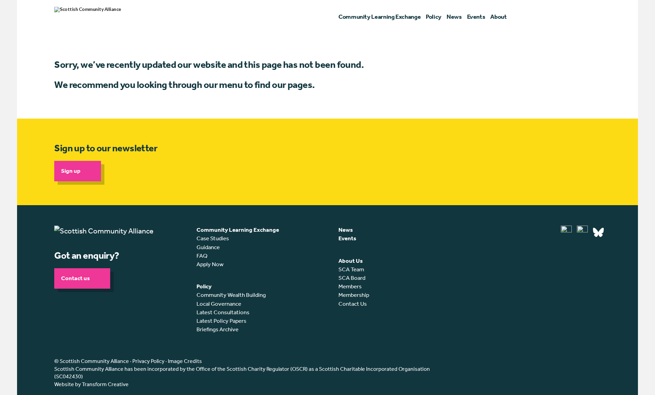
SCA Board (351, 277)
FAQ (201, 255)
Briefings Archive (217, 329)
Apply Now (209, 264)
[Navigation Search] (597, 17)
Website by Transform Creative (91, 384)
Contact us (75, 278)
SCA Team (351, 269)
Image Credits (185, 361)
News (345, 229)
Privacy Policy (148, 361)
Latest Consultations (222, 312)
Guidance (208, 247)
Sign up (71, 170)
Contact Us (352, 303)
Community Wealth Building (231, 294)
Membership (353, 294)
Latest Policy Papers (221, 320)
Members (350, 286)
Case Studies (212, 238)
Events (347, 238)
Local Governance (218, 303)
